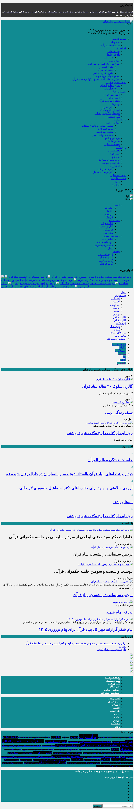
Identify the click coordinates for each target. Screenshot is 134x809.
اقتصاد (109, 211)
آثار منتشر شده (105, 169)
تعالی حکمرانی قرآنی (102, 749)
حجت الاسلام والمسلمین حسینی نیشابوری (37, 749)
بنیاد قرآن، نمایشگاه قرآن (67, 745)
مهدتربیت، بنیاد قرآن (11, 760)
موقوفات (115, 42)
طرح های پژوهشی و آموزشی (104, 63)
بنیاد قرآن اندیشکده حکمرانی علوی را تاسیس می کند (21, 746)
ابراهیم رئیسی (127, 737)
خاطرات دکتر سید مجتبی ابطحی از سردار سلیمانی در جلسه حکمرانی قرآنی (91, 276)
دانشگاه (115, 723)
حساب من (114, 150)
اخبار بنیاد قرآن (111, 94)
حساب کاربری (118, 178)
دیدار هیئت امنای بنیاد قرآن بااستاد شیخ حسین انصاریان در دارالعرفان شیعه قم (69, 474)
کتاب (117, 329)
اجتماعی (108, 208)
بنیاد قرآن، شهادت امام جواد (78, 742)
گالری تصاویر (112, 116)
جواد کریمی (58, 749)
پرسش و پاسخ (112, 138)
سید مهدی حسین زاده (65, 756)
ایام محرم (107, 107)
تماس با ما (114, 141)
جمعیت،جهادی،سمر (70, 749)
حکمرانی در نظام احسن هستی (67, 753)
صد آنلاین (105, 759)
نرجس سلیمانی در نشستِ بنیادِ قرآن (27, 276)
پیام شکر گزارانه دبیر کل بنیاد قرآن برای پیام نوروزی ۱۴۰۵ (86, 629)
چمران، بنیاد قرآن (102, 766)
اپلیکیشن (121, 363)
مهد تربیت (114, 60)
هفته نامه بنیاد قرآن (109, 101)
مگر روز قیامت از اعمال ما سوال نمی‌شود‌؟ (117, 763)
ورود (117, 181)
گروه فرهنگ (106, 263)
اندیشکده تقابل (118, 175)
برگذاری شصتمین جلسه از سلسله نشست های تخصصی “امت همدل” (45, 286)
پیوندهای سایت (112, 144)
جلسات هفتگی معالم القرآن (110, 460)
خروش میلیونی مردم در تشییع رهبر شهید (33, 283)
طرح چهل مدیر (111, 88)
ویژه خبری (107, 232)
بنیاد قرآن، (65, 737)
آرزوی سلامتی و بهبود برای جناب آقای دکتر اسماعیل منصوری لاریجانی (76, 488)
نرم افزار (115, 326)
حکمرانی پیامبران (126, 757)
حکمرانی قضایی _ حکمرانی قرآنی (20, 753)
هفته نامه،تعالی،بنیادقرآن (52, 762)
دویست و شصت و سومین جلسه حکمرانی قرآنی (103, 280)
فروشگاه (121, 147)
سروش (122, 353)
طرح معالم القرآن (110, 85)
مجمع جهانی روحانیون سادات (97, 125)
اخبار (117, 204)
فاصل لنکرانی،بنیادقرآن (92, 760)
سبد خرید (115, 153)
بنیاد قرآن (88, 736)
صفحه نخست (119, 39)
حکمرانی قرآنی (105, 70)
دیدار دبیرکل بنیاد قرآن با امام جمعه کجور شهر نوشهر (99, 757)
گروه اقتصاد (106, 257)
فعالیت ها (121, 48)
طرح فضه (107, 66)
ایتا (124, 356)
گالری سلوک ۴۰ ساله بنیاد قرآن (107, 386)
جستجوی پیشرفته (103, 245)
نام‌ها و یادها (113, 54)
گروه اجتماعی (105, 254)
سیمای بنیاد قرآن (110, 45)
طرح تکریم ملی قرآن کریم (111, 649)
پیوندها (116, 251)
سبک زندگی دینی (119, 412)
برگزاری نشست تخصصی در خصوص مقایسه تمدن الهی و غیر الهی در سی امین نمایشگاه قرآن (75, 643)
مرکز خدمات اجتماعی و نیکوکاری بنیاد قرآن (96, 79)
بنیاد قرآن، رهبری (118, 742)
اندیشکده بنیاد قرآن (116, 82)
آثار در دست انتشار (103, 172)
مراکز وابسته (112, 122)
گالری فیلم (107, 223)
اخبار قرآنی (114, 97)
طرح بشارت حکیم (103, 73)
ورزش (116, 314)
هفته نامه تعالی (31, 763)
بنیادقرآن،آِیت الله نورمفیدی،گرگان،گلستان (34, 737)
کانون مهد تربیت (104, 132)
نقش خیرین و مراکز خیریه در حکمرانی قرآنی (83, 763)
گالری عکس (106, 226)
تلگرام (122, 347)
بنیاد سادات (114, 51)
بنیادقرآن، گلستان (48, 746)
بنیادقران (115, 749)
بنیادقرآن (74, 737)
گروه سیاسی (106, 260)
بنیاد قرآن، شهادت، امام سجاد (100, 742)
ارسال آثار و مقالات (109, 110)
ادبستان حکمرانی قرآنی (107, 113)
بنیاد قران (126, 749)
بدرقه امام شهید (119, 612)
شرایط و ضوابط (111, 163)
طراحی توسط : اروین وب (119, 777)
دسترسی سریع (111, 235)
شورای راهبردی (118, 759)
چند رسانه (114, 220)
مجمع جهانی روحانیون (108, 76)
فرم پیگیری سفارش (109, 159)
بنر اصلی (108, 214)
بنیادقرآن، (56, 737)
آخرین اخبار (113, 698)
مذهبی (116, 310)
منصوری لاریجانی (26, 760)
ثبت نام (116, 184)
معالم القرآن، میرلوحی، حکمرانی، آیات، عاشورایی (51, 760)
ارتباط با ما (120, 119)
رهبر (117, 726)
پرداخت (115, 156)
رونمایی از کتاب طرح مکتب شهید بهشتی (100, 433)
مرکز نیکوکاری (105, 128)
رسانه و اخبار (119, 91)
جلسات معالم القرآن (86, 749)
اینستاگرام (120, 350)
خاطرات (108, 57)
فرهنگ (109, 217)
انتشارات (115, 166)
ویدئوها (116, 104)
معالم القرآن (77, 759)
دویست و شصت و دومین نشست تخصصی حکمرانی (87, 283)
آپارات (123, 360)
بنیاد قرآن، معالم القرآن (56, 741)
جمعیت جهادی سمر (102, 135)
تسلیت (122, 646)
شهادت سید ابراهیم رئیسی (41, 757)
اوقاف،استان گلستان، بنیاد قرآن (110, 737)
